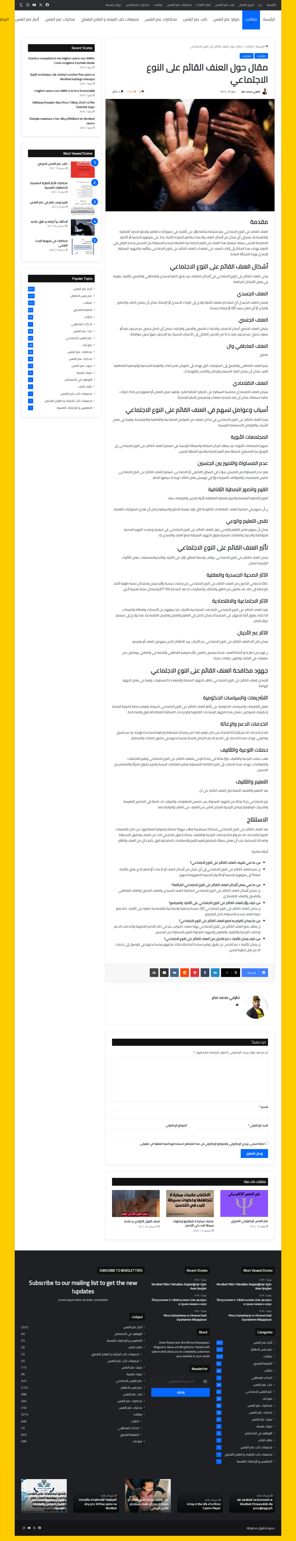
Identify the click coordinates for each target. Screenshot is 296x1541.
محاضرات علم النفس (179, 5)
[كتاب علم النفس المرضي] (83, 170)
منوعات (246, 55)
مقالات (158, 5)
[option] (252, 1496)
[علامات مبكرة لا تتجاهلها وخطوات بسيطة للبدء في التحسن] (190, 1203)
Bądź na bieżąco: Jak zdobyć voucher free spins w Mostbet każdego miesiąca (62, 77)
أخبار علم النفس (27, 19)
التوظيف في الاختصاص (78, 379)
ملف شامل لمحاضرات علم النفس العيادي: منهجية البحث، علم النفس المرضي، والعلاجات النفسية (44, 1502)
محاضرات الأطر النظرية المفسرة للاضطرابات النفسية (49, 185)
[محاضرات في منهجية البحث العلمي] (83, 247)
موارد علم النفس (226, 19)
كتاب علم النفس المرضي (52, 164)
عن (260, 5)
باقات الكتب (85, 386)
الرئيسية (271, 5)
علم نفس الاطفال (81, 296)
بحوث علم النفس (82, 366)
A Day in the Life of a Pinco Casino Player (204, 1506)
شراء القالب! (203, 5)
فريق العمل (246, 5)
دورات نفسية (113, 5)
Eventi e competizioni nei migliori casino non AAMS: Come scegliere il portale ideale (61, 60)
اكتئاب (88, 317)
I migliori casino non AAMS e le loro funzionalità (64, 91)
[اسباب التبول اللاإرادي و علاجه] (136, 1203)
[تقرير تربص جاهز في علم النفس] (83, 208)
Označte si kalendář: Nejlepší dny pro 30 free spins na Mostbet (98, 1504)
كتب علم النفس (224, 5)
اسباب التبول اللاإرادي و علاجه (142, 1221)
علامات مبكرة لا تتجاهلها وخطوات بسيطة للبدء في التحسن (193, 1223)
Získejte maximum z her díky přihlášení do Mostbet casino (62, 121)
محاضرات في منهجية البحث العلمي (51, 243)
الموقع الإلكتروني (176, 1125)
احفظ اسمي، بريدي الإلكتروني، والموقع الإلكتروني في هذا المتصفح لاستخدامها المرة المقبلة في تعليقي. (202, 1143)
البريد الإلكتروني (258, 1125)
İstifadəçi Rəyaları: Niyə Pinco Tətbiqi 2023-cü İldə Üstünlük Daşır (64, 105)
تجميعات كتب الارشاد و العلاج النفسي (110, 19)
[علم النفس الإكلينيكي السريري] (244, 1203)
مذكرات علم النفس (137, 5)
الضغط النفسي (82, 309)
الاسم (263, 1106)
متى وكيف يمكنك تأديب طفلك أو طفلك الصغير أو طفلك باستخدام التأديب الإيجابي (148, 1504)
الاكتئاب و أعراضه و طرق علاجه (49, 221)
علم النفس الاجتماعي (78, 338)
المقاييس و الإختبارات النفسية (74, 408)
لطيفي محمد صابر (250, 91)
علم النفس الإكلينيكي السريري (249, 1221)
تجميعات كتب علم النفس (76, 393)
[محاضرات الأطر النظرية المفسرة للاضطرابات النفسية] (83, 189)
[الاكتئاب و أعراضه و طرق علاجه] (83, 227)
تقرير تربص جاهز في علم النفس (49, 202)
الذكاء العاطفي (81, 324)
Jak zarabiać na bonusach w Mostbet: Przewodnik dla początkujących (255, 1504)
